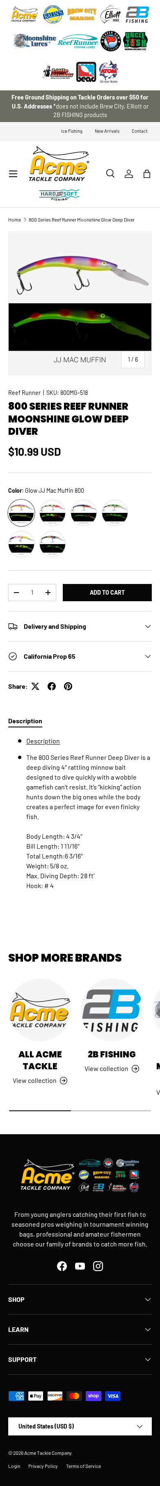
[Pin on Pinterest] (68, 686)
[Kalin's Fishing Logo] (53, 14)
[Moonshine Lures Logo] (34, 41)
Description (43, 741)
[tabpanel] (80, 816)
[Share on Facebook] (51, 686)
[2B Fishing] (111, 1009)
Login (14, 1466)
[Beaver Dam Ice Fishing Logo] (110, 41)
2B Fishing (112, 1054)
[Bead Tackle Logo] (86, 72)
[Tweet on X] (35, 686)
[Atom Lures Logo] (108, 72)
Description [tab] (25, 721)
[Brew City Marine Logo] (82, 14)
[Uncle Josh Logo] (135, 41)
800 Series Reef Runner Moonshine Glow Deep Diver (82, 219)
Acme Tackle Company (47, 1453)
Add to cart (107, 592)
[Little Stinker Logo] (57, 71)
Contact (140, 131)
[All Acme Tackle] (40, 1009)
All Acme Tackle (40, 1060)
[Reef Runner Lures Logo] (77, 41)
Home (14, 219)
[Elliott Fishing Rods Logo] (110, 14)
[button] (147, 174)
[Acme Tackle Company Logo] (24, 14)
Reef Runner (24, 392)
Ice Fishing (71, 131)
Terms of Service (83, 1466)
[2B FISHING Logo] (137, 14)
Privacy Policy (43, 1466)
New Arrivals (107, 131)
